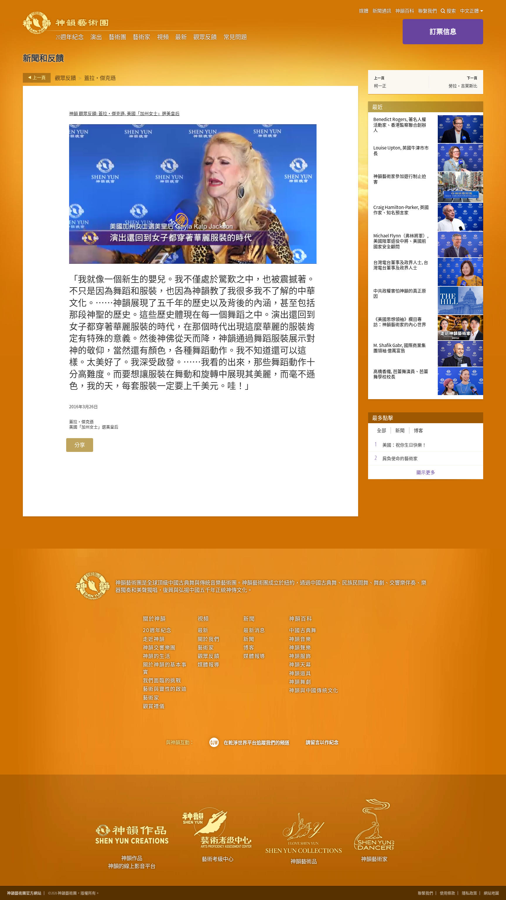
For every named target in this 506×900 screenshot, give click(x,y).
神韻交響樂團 (159, 647)
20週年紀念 (70, 37)
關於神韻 (154, 618)
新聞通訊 (381, 10)
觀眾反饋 (205, 37)
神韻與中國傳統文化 (314, 690)
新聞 (400, 430)
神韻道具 (300, 673)
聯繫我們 (427, 10)
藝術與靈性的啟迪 (165, 688)
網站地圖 (491, 893)
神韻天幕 (300, 664)
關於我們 (209, 638)
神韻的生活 (156, 655)
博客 (418, 430)
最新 (181, 37)
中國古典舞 (303, 630)
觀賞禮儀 (154, 706)
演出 (96, 37)
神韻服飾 (300, 655)
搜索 (451, 10)
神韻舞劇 (300, 681)
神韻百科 (404, 10)
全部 (381, 430)
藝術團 (117, 37)
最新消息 (254, 630)
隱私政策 (469, 893)
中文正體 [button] (470, 10)
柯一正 (380, 86)
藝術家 (141, 37)
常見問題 (235, 37)
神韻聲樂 (300, 647)
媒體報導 (209, 664)
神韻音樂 (300, 638)
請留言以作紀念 (322, 742)
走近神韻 (154, 638)
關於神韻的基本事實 (165, 668)
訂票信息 (443, 31)
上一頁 (39, 77)
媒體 (363, 10)
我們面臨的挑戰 (162, 680)
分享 (79, 444)
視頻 (163, 37)
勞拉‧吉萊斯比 (463, 86)
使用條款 (447, 893)
